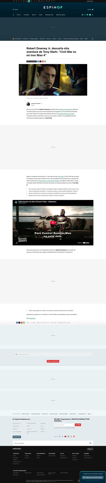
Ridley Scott (42, 38)
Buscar (90, 443)
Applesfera (15, 459)
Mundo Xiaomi (16, 463)
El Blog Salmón (87, 455)
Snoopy (59, 38)
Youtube (90, 15)
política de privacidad (70, 427)
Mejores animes (73, 413)
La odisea (29, 428)
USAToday (32, 318)
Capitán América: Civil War (64, 322)
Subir (89, 449)
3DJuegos (27, 455)
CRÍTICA (19, 15)
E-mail (45, 61)
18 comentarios (32, 61)
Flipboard (87, 15)
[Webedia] (17, 448)
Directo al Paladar (52, 455)
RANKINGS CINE (49, 15)
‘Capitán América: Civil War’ (66, 114)
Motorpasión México (64, 472)
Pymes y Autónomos (88, 457)
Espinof (53, 7)
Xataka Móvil (15, 457)
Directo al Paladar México (52, 473)
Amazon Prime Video (31, 423)
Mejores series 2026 (25, 413)
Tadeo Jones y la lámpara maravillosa (70, 38)
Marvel (39, 322)
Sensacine (39, 455)
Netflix (81, 38)
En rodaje (34, 322)
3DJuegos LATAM (28, 472)
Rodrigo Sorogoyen (34, 38)
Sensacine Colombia (41, 474)
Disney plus (43, 423)
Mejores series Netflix (64, 413)
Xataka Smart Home (17, 461)
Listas (42, 426)
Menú (16, 9)
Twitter (92, 15)
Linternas (54, 38)
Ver (53, 361)
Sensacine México (40, 472)
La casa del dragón (17, 431)
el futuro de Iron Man (65, 109)
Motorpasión (62, 455)
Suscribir (78, 424)
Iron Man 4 (54, 322)
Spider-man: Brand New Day (32, 432)
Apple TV (15, 428)
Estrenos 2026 (45, 413)
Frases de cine (46, 322)
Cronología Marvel (82, 413)
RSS (71, 436)
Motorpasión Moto (64, 457)
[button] (36, 103)
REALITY (34, 15)
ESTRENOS (26, 15)
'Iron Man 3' (61, 176)
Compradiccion (75, 459)
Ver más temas (16, 436)
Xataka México (16, 472)
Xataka (14, 455)
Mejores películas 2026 (35, 413)
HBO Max (42, 428)
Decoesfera (74, 457)
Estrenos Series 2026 (54, 413)
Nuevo (89, 9)
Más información (53, 481)
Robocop (48, 38)
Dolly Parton (25, 38)
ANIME (40, 15)
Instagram (82, 15)
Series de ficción (16, 423)
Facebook (85, 15)
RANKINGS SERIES (60, 15)
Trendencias (74, 455)
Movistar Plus (16, 426)
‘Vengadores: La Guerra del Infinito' (48, 181)
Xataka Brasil (15, 474)
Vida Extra (27, 457)
